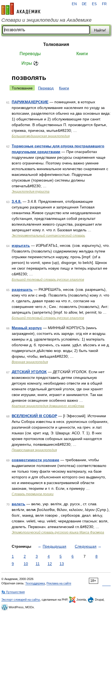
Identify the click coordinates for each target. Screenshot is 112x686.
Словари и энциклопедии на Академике (46, 20)
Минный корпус (27, 328)
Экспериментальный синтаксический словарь (48, 236)
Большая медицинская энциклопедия (41, 136)
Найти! (100, 30)
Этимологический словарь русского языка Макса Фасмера (58, 532)
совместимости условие (35, 460)
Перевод (46, 88)
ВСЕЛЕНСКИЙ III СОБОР (34, 416)
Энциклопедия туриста (30, 192)
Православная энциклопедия (34, 450)
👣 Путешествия (13, 592)
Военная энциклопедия (30, 362)
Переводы (30, 53)
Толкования (56, 44)
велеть (18, 504)
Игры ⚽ (30, 63)
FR (104, 4)
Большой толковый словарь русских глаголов (48, 280)
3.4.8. (16, 201)
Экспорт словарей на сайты (20, 599)
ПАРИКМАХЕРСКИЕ (30, 102)
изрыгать (21, 245)
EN (74, 4)
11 (38, 564)
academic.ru (21, 9)
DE (84, 4)
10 (26, 564)
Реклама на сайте (58, 583)
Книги (82, 53)
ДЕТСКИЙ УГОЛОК (29, 372)
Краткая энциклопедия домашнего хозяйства (48, 406)
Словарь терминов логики (33, 494)
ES (94, 4)
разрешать (22, 289)
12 (50, 564)
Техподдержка (35, 583)
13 (62, 564)
